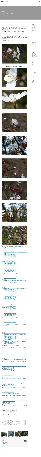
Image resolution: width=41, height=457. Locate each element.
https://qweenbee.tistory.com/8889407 (13, 393)
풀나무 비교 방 (34, 54)
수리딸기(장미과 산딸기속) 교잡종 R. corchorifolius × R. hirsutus (10, 423)
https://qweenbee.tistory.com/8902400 (8, 370)
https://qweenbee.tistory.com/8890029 (8, 359)
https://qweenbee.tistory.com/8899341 (8, 349)
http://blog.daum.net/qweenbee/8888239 (10, 374)
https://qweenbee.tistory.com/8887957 (8, 333)
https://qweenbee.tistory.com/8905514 (20, 301)
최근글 (32, 72)
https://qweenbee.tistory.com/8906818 (10, 306)
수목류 (33, 26)
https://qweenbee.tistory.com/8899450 (8, 387)
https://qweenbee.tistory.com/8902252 (11, 273)
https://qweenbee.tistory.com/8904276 (13, 330)
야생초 (33, 25)
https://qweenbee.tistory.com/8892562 (14, 352)
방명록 (5, 4)
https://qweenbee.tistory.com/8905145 (10, 313)
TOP (39, 454)
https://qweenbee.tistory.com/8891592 (8, 288)
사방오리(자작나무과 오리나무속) (6, 422)
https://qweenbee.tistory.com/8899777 (10, 343)
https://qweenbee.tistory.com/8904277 (8, 402)
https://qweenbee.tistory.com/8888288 (8, 341)
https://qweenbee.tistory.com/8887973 (20, 378)
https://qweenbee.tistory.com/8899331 (10, 336)
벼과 (33, 32)
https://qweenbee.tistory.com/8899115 (10, 290)
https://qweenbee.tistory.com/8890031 (8, 347)
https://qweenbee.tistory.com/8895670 (20, 366)
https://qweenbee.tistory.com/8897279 (8, 307)
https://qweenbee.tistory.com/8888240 (20, 395)
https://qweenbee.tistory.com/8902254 (8, 318)
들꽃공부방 (34, 52)
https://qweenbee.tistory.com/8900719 (8, 261)
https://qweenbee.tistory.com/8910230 (10, 298)
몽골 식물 (33, 46)
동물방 (33, 62)
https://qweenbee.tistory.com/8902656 (9, 388)
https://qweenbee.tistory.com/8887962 (8, 361)
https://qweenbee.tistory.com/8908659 (10, 256)
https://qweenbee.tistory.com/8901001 (8, 301)
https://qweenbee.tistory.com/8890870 (8, 395)
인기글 (35, 72)
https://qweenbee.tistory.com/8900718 (10, 309)
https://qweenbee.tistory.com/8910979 (10, 257)
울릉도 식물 (34, 45)
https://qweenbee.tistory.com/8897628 (8, 385)
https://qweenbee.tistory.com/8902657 (8, 405)
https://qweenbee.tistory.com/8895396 (10, 260)
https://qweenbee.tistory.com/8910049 (13, 248)
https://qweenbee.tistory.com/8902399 (10, 338)
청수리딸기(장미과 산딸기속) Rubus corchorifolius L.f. (9, 424)
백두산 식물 (34, 43)
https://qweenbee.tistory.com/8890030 (8, 378)
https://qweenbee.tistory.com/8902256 (8, 274)
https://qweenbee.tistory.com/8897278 (20, 288)
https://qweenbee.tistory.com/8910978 (10, 270)
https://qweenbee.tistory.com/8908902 (9, 371)
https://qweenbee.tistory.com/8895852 (8, 368)
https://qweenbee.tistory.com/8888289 (8, 409)
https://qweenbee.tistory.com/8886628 (20, 341)
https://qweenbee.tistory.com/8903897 (9, 369)
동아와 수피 (34, 29)
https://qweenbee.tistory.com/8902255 (10, 296)
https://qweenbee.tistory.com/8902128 (10, 263)
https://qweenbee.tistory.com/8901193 (9, 401)
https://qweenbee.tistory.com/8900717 (10, 292)
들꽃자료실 (34, 24)
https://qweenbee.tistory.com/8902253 (10, 252)
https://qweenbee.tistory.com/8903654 (10, 264)
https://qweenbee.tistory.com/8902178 (10, 266)
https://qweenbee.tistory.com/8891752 (13, 345)
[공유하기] (4, 414)
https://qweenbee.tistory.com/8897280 (10, 308)
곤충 (33, 64)
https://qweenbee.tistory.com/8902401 (11, 327)
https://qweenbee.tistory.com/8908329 (21, 405)
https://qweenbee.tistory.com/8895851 (9, 384)
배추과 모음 (34, 31)
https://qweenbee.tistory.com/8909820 (9, 403)
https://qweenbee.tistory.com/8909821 (8, 375)
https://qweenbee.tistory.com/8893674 (8, 366)
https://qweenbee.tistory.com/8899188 (10, 291)
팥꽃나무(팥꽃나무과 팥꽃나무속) (6, 420)
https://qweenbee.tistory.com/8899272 (8, 280)
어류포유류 (33, 65)
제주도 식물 (34, 44)
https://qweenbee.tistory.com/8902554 (10, 339)
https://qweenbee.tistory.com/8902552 (20, 349)
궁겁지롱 (33, 55)
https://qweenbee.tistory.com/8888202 (8, 380)
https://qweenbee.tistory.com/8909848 (20, 280)
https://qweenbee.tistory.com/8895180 (10, 342)
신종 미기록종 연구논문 (35, 56)
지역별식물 (34, 42)
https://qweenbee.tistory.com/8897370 (11, 265)
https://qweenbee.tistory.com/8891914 (20, 380)
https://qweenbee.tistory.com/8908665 (10, 297)
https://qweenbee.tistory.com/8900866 (10, 262)
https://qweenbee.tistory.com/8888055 (20, 347)
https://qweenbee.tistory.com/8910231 (10, 322)
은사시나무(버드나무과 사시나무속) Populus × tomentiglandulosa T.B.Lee (11, 421)
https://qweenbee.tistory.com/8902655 (8, 351)
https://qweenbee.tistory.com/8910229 (10, 269)
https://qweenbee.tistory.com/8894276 (20, 397)
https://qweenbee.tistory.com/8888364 (11, 271)
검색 (37, 1)
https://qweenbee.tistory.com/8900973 (10, 337)
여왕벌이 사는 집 (5, 1)
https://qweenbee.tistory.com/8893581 (10, 334)
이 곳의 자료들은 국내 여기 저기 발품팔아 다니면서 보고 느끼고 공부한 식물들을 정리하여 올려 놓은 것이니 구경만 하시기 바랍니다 (13, 442)
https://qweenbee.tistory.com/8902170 (9, 247)
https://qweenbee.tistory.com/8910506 (8, 392)
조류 (33, 63)
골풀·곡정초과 (34, 30)
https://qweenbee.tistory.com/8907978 (20, 351)
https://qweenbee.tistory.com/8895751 (20, 383)
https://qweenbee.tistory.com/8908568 (10, 314)
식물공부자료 (34, 53)
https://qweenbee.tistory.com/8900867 (10, 282)
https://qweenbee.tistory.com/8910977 (10, 299)
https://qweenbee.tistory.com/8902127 (10, 295)
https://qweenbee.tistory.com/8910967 (10, 278)
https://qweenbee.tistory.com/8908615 (10, 255)
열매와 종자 (34, 28)
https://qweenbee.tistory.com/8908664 (8, 411)
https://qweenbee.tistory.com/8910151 (10, 315)
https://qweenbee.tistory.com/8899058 (12, 317)
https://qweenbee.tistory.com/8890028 (20, 359)
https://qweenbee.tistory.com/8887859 (20, 361)
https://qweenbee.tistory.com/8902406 (20, 387)
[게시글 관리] (5, 414)
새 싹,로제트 (34, 27)
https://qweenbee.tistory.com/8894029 (8, 397)
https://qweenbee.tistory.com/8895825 (9, 367)
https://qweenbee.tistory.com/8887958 (20, 333)
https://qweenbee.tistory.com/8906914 (10, 254)
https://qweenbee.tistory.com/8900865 (18, 246)
